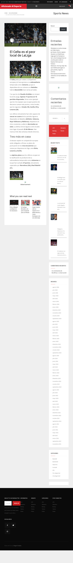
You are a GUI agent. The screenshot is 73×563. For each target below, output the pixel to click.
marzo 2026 (56, 301)
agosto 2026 (56, 287)
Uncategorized (56, 476)
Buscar (53, 26)
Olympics (63, 128)
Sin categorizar (56, 473)
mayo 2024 (55, 364)
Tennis (62, 131)
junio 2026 (55, 293)
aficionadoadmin (21, 39)
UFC (54, 128)
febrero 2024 (56, 373)
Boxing (54, 131)
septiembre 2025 (57, 318)
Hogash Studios (17, 545)
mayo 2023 (55, 398)
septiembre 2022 (57, 421)
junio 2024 (55, 361)
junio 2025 (55, 327)
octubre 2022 (56, 418)
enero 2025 (55, 341)
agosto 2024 (56, 355)
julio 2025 (55, 324)
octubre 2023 (56, 384)
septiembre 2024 (57, 353)
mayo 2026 (55, 296)
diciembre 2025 (57, 310)
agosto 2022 (56, 424)
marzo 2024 (56, 370)
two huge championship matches (17, 1)
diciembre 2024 (57, 344)
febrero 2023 (56, 407)
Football (55, 467)
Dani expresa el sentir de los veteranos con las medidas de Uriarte (58, 75)
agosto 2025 (56, 321)
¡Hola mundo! (62, 108)
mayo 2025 (55, 330)
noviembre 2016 (57, 444)
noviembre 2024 (57, 347)
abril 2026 (55, 298)
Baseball (55, 459)
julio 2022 (55, 427)
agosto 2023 (56, 390)
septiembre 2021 (57, 441)
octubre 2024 (56, 350)
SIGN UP (16, 503)
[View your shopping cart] (70, 6)
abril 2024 (55, 367)
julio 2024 (55, 358)
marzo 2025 (56, 335)
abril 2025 (55, 333)
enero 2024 (55, 375)
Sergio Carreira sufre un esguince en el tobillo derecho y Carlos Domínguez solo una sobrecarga (36, 213)
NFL (54, 470)
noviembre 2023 (57, 381)
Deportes (55, 464)
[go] (64, 118)
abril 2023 (55, 401)
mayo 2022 (55, 432)
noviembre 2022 (57, 415)
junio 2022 (55, 430)
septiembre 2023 (57, 387)
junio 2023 (55, 395)
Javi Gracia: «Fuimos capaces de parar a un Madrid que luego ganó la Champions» (58, 54)
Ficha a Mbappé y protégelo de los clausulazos (14, 209)
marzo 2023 (56, 404)
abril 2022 (55, 435)
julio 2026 (55, 290)
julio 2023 (55, 392)
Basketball (55, 462)
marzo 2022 (56, 438)
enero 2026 (55, 307)
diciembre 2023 (57, 378)
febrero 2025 (56, 338)
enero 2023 (55, 410)
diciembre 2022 (57, 412)
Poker (54, 133)
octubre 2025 (56, 316)
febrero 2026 (56, 304)
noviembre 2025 (57, 313)
